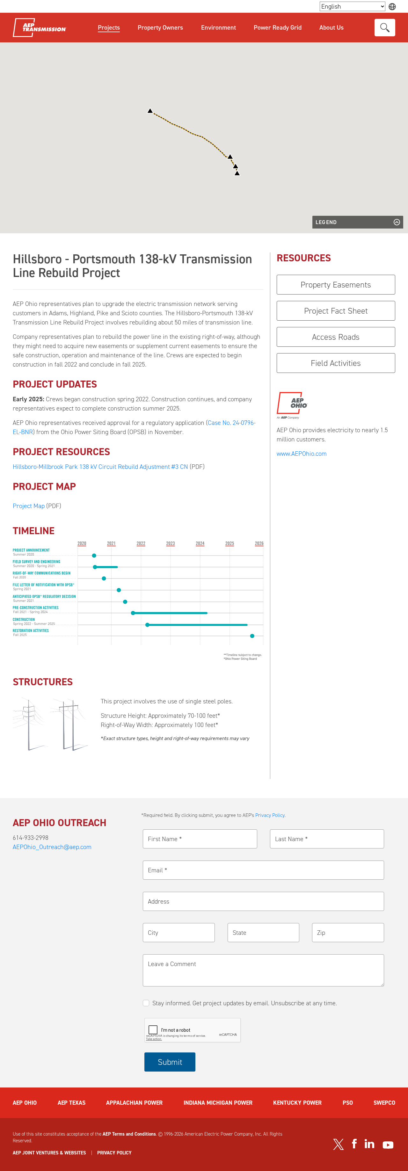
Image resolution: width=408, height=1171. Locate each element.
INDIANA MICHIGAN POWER (218, 1103)
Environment (218, 27)
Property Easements (336, 284)
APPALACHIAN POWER (134, 1103)
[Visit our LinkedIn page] (369, 1144)
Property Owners (160, 27)
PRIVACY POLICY (114, 1153)
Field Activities (336, 363)
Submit (170, 1062)
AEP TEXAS (71, 1103)
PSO (348, 1103)
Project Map (29, 506)
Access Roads (336, 336)
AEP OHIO (25, 1103)
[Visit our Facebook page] (354, 1143)
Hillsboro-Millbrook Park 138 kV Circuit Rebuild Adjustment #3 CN (100, 466)
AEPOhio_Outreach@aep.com (52, 847)
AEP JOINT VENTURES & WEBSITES (49, 1153)
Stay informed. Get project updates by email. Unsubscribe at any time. (244, 1003)
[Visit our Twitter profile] (338, 1144)
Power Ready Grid (278, 27)
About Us (331, 27)
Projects (109, 27)
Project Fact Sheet (336, 310)
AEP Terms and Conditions (129, 1134)
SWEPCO (384, 1103)
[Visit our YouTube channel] (388, 1145)
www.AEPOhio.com (302, 453)
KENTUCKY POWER (297, 1103)
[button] (237, 173)
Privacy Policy (270, 815)
